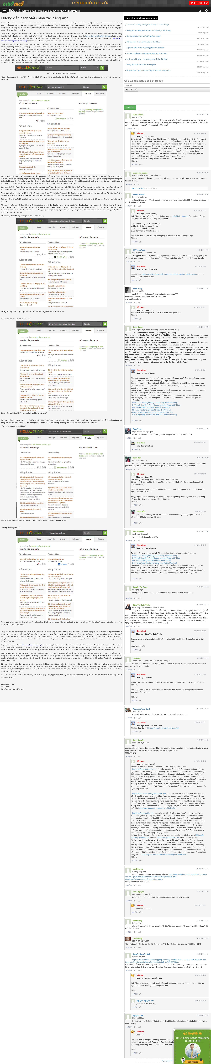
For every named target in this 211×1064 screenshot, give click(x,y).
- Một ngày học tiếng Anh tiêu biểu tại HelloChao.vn (151, 410)
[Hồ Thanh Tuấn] (128, 252)
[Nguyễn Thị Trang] (128, 589)
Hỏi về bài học (138, 1018)
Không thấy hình (139, 871)
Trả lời (130, 129)
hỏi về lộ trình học (140, 460)
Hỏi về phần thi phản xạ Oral (144, 252)
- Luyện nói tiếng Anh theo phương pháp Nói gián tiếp (152, 412)
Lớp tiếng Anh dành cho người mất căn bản (149, 793)
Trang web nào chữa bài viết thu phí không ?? (151, 660)
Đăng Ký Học (137, 589)
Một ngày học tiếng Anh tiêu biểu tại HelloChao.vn (151, 560)
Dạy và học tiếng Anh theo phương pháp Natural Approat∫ (154, 563)
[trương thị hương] (128, 174)
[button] (127, 90)
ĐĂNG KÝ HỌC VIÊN (140, 742)
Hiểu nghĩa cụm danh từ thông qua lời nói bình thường (155, 329)
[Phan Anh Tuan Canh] (128, 710)
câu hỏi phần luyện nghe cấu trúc (146, 175)
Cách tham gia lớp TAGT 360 (168, 837)
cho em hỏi (137, 117)
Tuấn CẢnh (137, 711)
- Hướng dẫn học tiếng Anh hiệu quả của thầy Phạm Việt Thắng (155, 405)
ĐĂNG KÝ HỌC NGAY (199, 3)
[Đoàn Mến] (128, 459)
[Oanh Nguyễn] (128, 742)
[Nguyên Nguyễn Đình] (128, 956)
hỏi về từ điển (138, 291)
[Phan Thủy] (128, 431)
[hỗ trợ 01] (133, 133)
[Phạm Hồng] (128, 290)
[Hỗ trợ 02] (133, 211)
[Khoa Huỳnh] (128, 329)
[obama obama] (128, 196)
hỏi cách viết (137, 923)
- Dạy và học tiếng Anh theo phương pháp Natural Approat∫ (154, 414)
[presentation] (127, 89)
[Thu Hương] (128, 939)
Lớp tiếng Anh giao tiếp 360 (142, 813)
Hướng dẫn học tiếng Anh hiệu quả (98, 36)
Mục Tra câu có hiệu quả (142, 431)
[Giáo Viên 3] (133, 267)
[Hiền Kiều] (133, 443)
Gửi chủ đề (130, 107)
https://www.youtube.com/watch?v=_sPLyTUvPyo (157, 808)
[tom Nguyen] (128, 871)
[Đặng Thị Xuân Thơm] (128, 607)
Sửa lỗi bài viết (138, 956)
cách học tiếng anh (140, 534)
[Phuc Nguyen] (128, 533)
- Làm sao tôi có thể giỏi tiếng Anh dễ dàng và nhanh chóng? (154, 402)
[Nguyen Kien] (128, 1017)
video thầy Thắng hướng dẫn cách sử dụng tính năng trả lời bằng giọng (169, 274)
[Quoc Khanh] (128, 116)
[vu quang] (128, 660)
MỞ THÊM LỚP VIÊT (140, 941)
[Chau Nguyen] (128, 893)
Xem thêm (166, 1061)
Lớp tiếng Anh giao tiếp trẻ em (144, 769)
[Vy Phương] (128, 922)
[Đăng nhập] (206, 11)
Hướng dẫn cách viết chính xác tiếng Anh (163, 728)
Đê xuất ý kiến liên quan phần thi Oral (148, 607)
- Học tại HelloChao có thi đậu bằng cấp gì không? (150, 407)
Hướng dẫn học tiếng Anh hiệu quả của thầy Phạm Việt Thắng (156, 558)
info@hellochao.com (181, 216)
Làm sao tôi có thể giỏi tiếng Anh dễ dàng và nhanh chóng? (155, 555)
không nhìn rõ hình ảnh (142, 894)
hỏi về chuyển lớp (140, 197)
